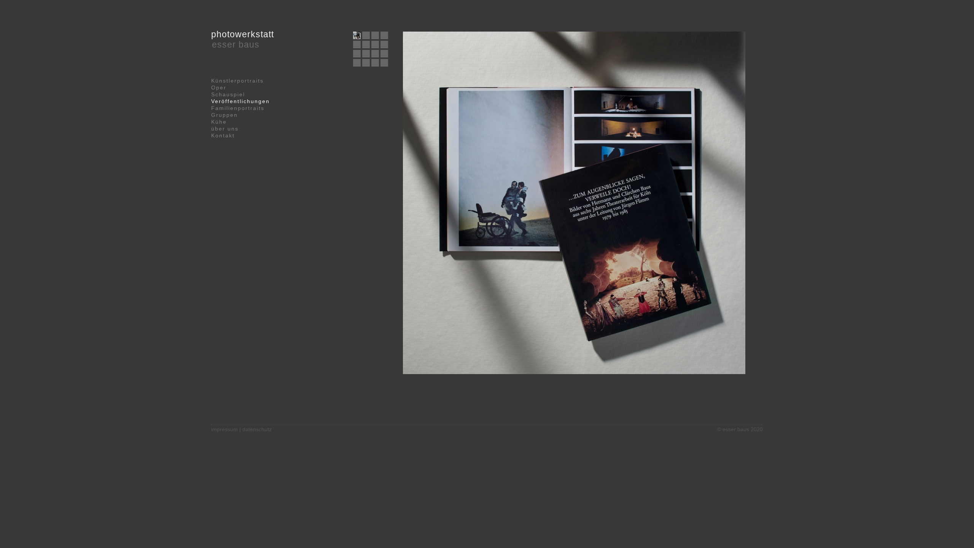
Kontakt (223, 135)
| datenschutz (255, 429)
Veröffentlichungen (240, 101)
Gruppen (224, 115)
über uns (225, 129)
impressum (224, 429)
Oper (218, 87)
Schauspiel (228, 94)
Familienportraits (237, 108)
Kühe (219, 122)
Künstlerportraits (237, 81)
